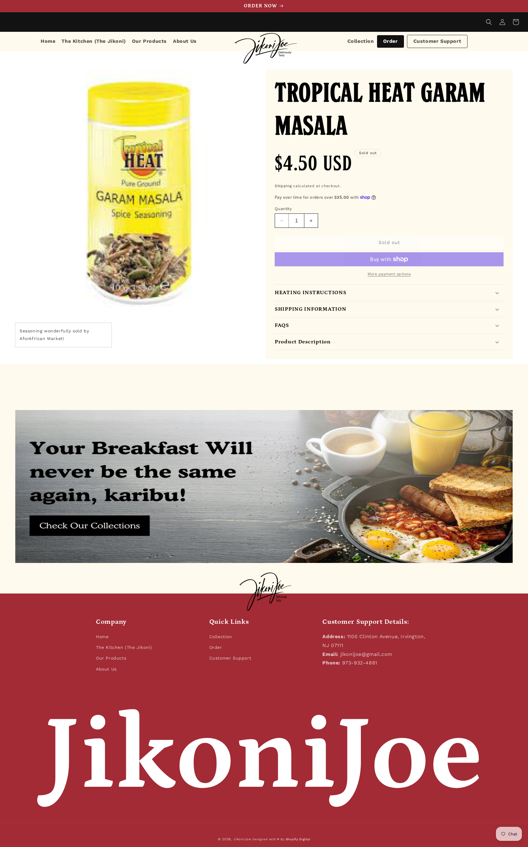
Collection (360, 41)
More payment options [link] (389, 274)
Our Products (111, 658)
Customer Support (437, 41)
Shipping (283, 186)
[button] (489, 22)
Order (390, 41)
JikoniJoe (242, 839)
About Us (106, 669)
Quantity (283, 208)
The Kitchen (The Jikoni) (124, 647)
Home (102, 636)
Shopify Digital (298, 839)
